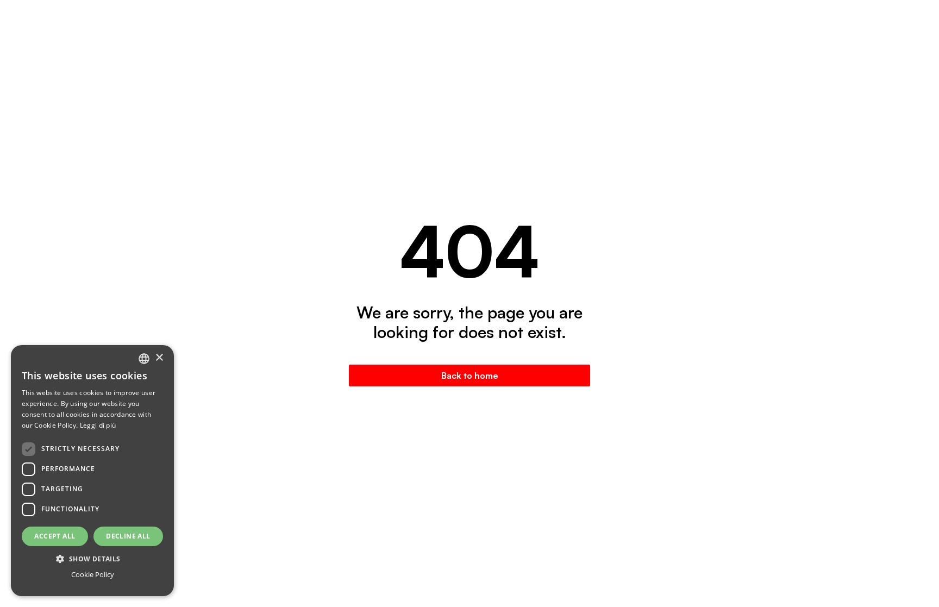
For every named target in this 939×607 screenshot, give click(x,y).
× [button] (159, 358)
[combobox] (144, 358)
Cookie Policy (92, 574)
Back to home (469, 375)
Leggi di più (98, 425)
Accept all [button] (54, 536)
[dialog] (92, 470)
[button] (92, 558)
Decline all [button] (128, 536)
